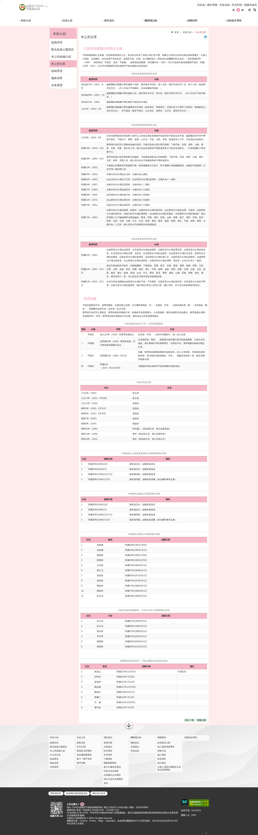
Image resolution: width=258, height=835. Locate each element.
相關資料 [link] (192, 20)
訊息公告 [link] (67, 20)
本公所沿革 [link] (58, 63)
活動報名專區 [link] (234, 20)
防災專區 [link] (108, 751)
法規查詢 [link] (108, 747)
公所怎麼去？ (75, 804)
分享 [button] (249, 10)
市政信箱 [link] (224, 5)
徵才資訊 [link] (161, 763)
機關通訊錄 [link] (150, 20)
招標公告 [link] (161, 751)
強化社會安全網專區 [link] (113, 779)
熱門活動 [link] (81, 763)
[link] (184, 802)
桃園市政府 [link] (250, 5)
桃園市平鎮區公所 (33, 7)
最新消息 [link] (81, 743)
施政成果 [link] (56, 78)
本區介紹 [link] (26, 20)
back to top (206, 833)
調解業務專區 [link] (110, 763)
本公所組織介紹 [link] (61, 56)
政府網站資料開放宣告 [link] (77, 793)
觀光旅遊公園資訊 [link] (62, 49)
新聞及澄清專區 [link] (84, 751)
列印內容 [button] (205, 37)
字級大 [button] (242, 10)
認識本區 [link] (56, 42)
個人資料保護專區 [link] (166, 747)
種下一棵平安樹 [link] (84, 759)
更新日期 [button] (185, 810)
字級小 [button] (233, 10)
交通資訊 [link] (134, 747)
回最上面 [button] (201, 720)
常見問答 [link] (237, 5)
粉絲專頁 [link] (56, 70)
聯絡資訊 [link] (134, 743)
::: (1, 1)
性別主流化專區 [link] (111, 771)
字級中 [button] (238, 10)
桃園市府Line (56, 816)
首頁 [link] (176, 32)
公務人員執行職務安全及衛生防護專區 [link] (169, 768)
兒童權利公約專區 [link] (112, 775)
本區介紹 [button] (59, 34)
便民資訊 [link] (109, 20)
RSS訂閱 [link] (81, 747)
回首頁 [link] (201, 5)
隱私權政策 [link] (56, 793)
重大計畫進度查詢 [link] (112, 767)
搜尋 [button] (255, 10)
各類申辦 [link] (108, 743)
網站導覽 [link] (212, 5)
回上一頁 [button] (189, 720)
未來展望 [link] (56, 85)
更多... (107, 783)
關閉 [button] (129, 728)
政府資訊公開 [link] (163, 743)
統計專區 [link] (161, 755)
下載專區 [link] (108, 759)
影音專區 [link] (161, 759)
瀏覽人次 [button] (185, 815)
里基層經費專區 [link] (84, 755)
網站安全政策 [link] (98, 793)
